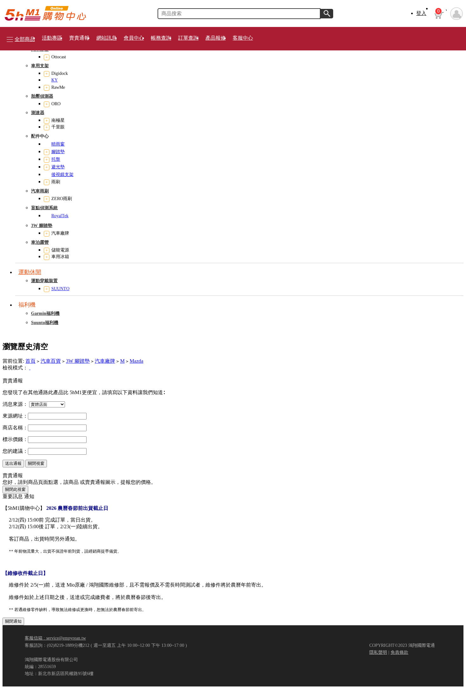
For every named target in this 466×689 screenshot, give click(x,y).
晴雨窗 (58, 144)
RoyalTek (59, 215)
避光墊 (58, 167)
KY (54, 80)
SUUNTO (60, 288)
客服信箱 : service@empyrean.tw (55, 637)
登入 (421, 13)
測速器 (37, 112)
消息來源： (15, 404)
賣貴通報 (79, 38)
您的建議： (15, 451)
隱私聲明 (378, 652)
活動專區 (52, 38)
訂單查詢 (188, 38)
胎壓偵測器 (42, 96)
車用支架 (40, 65)
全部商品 (25, 39)
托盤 (55, 159)
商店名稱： (15, 427)
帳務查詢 (161, 38)
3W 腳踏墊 (41, 225)
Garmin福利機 (45, 313)
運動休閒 (29, 272)
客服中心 (243, 38)
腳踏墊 (58, 151)
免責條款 (399, 652)
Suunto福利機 (44, 322)
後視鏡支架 (62, 174)
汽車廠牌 (105, 361)
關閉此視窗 (15, 489)
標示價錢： (15, 439)
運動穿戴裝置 (44, 280)
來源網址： (15, 416)
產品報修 (215, 38)
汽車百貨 (51, 361)
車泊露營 (40, 242)
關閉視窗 (36, 463)
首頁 (30, 361)
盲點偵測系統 (44, 207)
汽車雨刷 (40, 191)
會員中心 (134, 38)
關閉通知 (13, 621)
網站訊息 (106, 38)
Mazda (136, 361)
